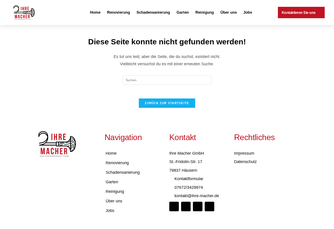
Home (95, 12)
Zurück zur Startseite (167, 103)
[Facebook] (174, 206)
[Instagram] (186, 206)
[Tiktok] (197, 206)
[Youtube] (209, 206)
